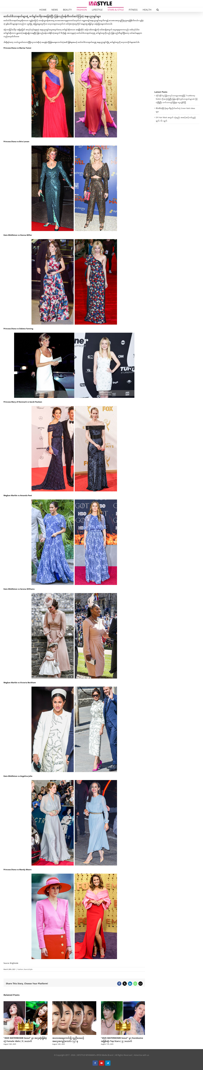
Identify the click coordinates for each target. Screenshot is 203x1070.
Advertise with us (141, 1055)
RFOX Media (102, 1055)
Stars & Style (28, 969)
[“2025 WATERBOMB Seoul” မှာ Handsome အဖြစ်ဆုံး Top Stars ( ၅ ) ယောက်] (26, 1002)
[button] (157, 9)
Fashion (20, 969)
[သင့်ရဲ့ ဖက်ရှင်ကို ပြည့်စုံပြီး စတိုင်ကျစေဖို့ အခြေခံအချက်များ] (123, 1002)
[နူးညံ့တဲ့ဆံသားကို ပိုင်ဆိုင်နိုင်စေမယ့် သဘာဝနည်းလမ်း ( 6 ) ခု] (74, 1002)
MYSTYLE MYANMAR (86, 1055)
